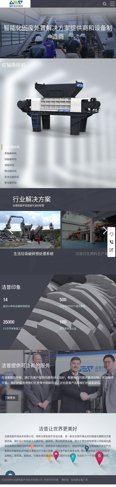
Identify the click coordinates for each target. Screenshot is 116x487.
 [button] (11, 230)
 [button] (104, 3)
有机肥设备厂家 (79, 480)
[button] (112, 4)
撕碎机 (65, 480)
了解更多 (10, 397)
